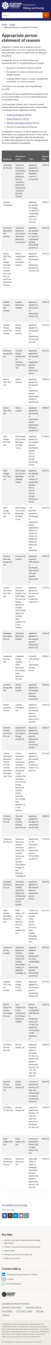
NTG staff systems (24, 1311)
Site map (39, 1311)
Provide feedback (14, 1284)
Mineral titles (9, 1250)
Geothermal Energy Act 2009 (18, 115)
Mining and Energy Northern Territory (22, 1274)
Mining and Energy (33, 6)
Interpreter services (34, 1307)
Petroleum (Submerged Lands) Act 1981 (22, 123)
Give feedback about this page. (15, 1205)
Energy (12, 24)
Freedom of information (11, 1307)
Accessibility (7, 1311)
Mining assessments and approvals (18, 1254)
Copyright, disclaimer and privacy (15, 1303)
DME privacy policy (12, 1258)
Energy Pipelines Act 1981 (17, 119)
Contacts (10, 1279)
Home (4, 24)
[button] (26, 1215)
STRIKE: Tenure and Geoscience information (22, 1247)
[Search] (46, 15)
